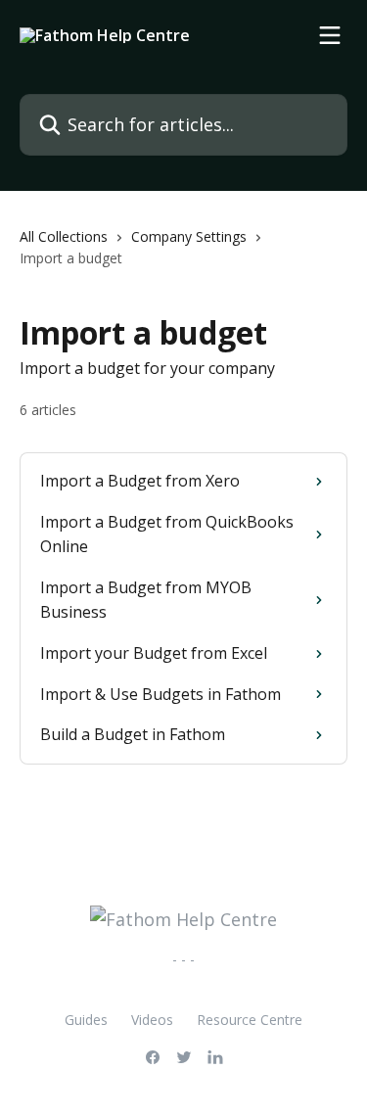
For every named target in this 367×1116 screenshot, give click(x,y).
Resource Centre (249, 1019)
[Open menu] (329, 35)
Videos (152, 1019)
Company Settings (189, 236)
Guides (86, 1019)
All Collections (64, 236)
